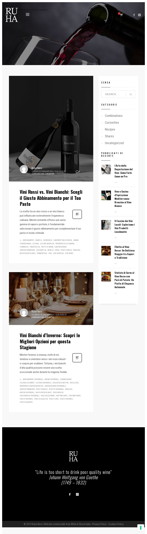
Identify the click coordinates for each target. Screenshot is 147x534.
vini (50, 253)
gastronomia (60, 247)
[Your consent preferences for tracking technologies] (140, 527)
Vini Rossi (69, 253)
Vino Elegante (26, 402)
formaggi (24, 247)
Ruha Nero (37, 168)
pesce (57, 250)
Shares (109, 136)
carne (76, 240)
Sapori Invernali (27, 392)
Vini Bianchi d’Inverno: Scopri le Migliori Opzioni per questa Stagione (50, 341)
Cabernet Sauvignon (62, 240)
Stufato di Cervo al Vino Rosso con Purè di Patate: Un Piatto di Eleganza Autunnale (124, 280)
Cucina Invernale (43, 383)
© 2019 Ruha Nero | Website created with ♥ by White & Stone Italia (57, 524)
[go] (130, 94)
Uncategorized (114, 143)
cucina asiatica (47, 244)
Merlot (51, 250)
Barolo (38, 240)
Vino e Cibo (54, 399)
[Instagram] (139, 15)
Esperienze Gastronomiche (31, 386)
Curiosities (49, 174)
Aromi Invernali (51, 379)
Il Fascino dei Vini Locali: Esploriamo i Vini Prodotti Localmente (125, 226)
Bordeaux (47, 240)
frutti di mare (47, 247)
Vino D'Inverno (26, 399)
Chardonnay (25, 244)
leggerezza (41, 250)
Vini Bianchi (58, 253)
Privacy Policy (99, 524)
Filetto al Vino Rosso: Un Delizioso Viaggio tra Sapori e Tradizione (125, 252)
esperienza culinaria (64, 244)
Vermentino (42, 253)
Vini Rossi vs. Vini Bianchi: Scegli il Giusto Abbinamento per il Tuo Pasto (51, 197)
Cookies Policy (116, 524)
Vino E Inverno (66, 399)
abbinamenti (28, 240)
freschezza (35, 247)
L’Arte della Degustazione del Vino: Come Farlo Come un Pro (124, 171)
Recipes (110, 129)
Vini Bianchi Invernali (29, 396)
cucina (35, 244)
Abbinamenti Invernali (33, 379)
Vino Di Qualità (41, 399)
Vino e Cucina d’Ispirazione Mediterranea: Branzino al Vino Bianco (123, 199)
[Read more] (77, 218)
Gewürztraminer (27, 250)
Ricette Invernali (56, 389)
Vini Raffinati (75, 396)
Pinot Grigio (66, 250)
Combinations (38, 174)
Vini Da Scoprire (47, 396)
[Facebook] (134, 15)
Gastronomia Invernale (55, 386)
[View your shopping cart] (121, 15)
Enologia (74, 383)
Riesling (76, 250)
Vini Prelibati (61, 396)
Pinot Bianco (42, 389)
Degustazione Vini (61, 383)
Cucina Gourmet (27, 383)
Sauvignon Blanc (27, 253)
